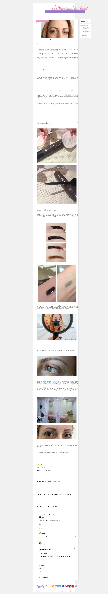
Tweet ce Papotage (41, 467)
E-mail (40, 571)
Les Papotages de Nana (61, 8)
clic (44, 382)
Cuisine (53, 10)
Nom (40, 568)
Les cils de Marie (68, 381)
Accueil (47, 10)
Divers (82, 10)
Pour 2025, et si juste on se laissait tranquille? (85, 27)
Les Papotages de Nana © (66, 591)
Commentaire (41, 565)
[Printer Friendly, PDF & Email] (40, 465)
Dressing (67, 10)
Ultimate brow (53, 382)
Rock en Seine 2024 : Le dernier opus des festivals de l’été (85, 35)
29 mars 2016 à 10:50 (42, 518)
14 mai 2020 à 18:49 (42, 534)
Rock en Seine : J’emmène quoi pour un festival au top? (85, 33)
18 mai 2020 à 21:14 (42, 544)
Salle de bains (60, 10)
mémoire (65, 69)
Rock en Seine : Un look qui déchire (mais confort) (86, 31)
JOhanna (42, 525)
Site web (40, 574)
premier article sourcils (47, 57)
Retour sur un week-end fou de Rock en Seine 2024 (85, 29)
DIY (78, 10)
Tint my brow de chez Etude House (51, 120)
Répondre (40, 523)
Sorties (73, 10)
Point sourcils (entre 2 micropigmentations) (46, 39)
